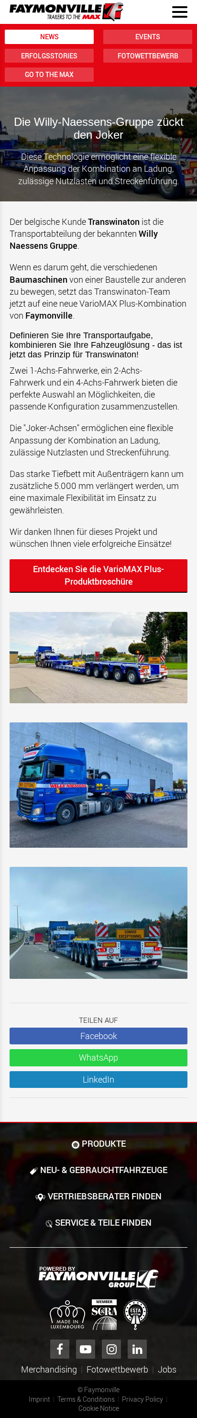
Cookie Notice (98, 1408)
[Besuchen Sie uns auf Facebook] (60, 1349)
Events (147, 36)
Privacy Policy (142, 1399)
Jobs (167, 1369)
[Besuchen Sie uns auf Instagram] (111, 1349)
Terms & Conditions (86, 1399)
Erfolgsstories (49, 55)
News (49, 36)
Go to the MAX (49, 74)
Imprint (39, 1399)
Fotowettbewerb (148, 55)
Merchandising (49, 1369)
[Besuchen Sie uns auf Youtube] (86, 1349)
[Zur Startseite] (66, 12)
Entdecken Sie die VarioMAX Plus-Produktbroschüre (98, 575)
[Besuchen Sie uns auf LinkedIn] (137, 1349)
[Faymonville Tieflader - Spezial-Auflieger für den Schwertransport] (98, 1278)
